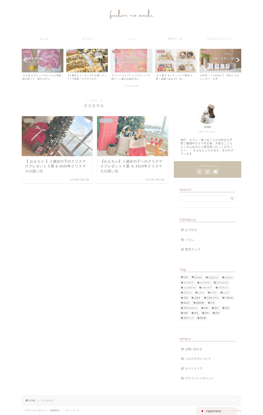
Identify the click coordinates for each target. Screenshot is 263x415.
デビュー (187, 293)
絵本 (217, 313)
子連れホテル (212, 298)
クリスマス (205, 283)
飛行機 (203, 318)
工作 (212, 303)
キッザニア (188, 283)
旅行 (216, 308)
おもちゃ (229, 278)
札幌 (186, 313)
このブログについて (219, 39)
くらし (131, 39)
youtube (198, 278)
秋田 (207, 313)
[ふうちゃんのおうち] (131, 18)
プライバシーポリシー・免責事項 (42, 410)
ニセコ (201, 293)
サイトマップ (193, 368)
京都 (186, 298)
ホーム (43, 39)
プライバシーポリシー (199, 378)
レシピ (226, 293)
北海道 (197, 298)
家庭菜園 (200, 303)
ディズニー (223, 288)
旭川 (227, 308)
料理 (206, 308)
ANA (186, 278)
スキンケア (207, 288)
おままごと (213, 278)
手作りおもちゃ (190, 308)
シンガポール (189, 288)
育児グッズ (175, 39)
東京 (196, 313)
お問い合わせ (193, 349)
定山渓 (186, 303)
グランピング (222, 283)
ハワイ (213, 293)
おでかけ (87, 39)
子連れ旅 (229, 298)
